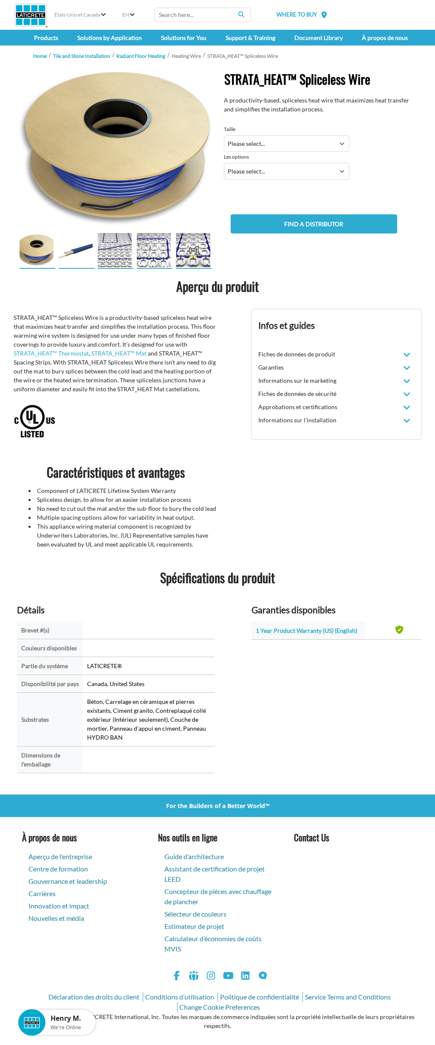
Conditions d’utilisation (179, 997)
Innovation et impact (58, 906)
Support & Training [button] (250, 37)
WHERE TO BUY (297, 14)
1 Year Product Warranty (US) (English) (306, 630)
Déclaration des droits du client (93, 997)
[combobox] (202, 15)
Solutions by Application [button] (109, 37)
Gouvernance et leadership (67, 881)
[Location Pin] (324, 15)
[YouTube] (228, 976)
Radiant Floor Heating (140, 56)
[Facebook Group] (194, 976)
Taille (229, 129)
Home (40, 56)
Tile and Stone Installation (81, 56)
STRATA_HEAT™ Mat (119, 353)
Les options (236, 157)
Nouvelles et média (56, 918)
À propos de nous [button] (385, 37)
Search (241, 14)
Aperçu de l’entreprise (60, 856)
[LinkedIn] (245, 976)
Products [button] (46, 37)
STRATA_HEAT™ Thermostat (51, 353)
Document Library (318, 37)
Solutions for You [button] (183, 37)
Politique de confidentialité (259, 997)
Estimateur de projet (194, 926)
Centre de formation (58, 869)
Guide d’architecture (194, 856)
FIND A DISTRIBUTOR (313, 224)
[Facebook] (177, 976)
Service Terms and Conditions (348, 997)
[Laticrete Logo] (31, 15)
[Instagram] (211, 976)
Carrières (42, 893)
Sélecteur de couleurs (195, 914)
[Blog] (263, 976)
